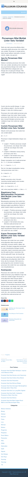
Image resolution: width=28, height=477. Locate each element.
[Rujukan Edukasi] (14, 6)
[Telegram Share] (10, 301)
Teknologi (3, 462)
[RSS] (14, 1)
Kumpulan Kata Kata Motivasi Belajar (11, 383)
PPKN (2, 443)
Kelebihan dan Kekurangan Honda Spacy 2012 (17, 308)
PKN (2, 441)
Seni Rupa (4, 457)
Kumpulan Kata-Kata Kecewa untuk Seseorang (13, 375)
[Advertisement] (14, 91)
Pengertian (7, 354)
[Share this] (2, 301)
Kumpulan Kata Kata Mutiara (8, 398)
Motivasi (3, 425)
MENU (24, 12)
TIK (2, 465)
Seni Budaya (4, 454)
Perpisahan (4, 438)
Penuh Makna (4, 435)
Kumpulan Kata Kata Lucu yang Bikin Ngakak (13, 390)
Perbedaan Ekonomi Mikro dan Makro (6, 360)
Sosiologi (3, 459)
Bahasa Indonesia (6, 408)
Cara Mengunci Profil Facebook (16, 313)
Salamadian (4, 446)
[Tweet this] (5, 301)
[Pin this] (7, 301)
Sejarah (3, 451)
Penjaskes (4, 432)
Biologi (3, 411)
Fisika (2, 419)
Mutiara (3, 427)
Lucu (2, 422)
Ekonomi (3, 416)
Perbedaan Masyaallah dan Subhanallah (15, 319)
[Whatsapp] (12, 301)
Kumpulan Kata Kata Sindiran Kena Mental (12, 378)
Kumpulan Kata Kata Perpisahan (9, 380)
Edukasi (3, 414)
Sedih (2, 449)
